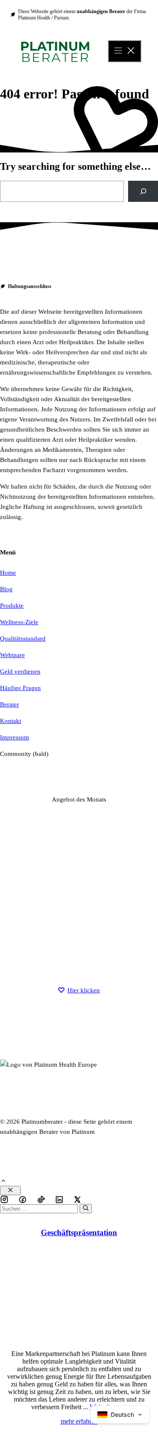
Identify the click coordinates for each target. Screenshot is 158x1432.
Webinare (12, 655)
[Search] (143, 191)
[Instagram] (23, 1199)
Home (8, 572)
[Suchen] (86, 1208)
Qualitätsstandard (23, 638)
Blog (6, 589)
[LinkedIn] (41, 1199)
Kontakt (10, 720)
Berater (9, 704)
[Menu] (124, 51)
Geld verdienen (20, 671)
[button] (3, 1181)
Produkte (12, 605)
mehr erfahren (79, 1421)
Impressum (14, 737)
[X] (59, 1199)
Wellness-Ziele (19, 622)
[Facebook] (4, 1199)
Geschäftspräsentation (79, 1232)
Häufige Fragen (20, 688)
